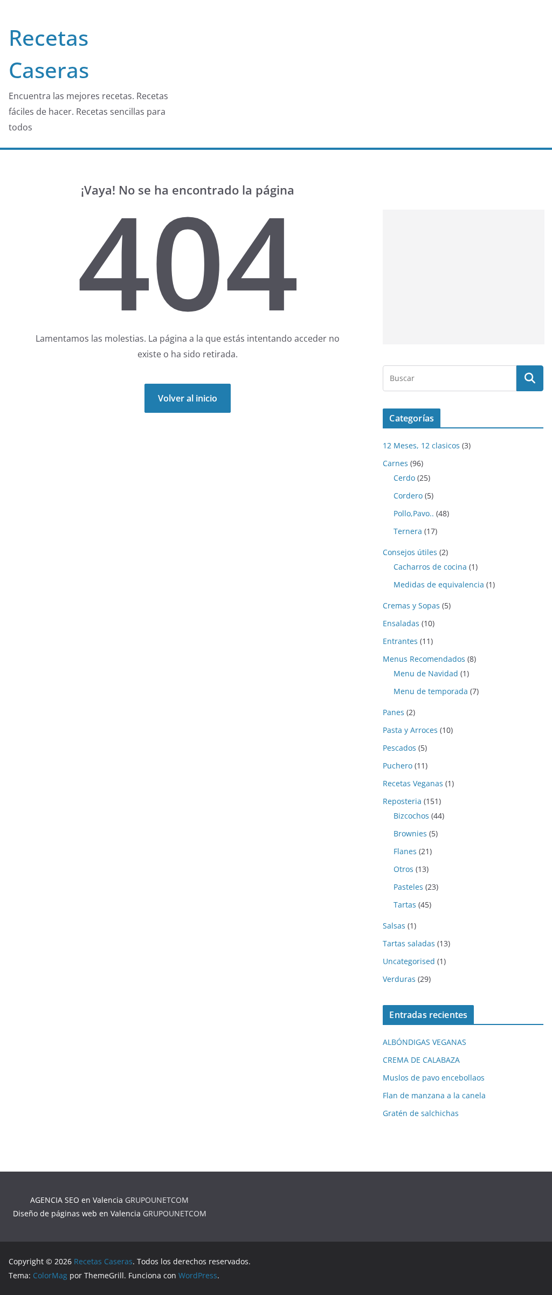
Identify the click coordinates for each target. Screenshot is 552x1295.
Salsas (394, 925)
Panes (393, 712)
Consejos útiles (410, 552)
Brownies (410, 833)
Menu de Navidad (426, 673)
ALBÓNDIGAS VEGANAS (424, 1042)
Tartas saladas (409, 943)
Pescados (399, 748)
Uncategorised (409, 961)
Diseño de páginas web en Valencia (77, 1213)
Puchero (397, 765)
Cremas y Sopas (411, 605)
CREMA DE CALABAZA (421, 1060)
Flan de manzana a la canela (434, 1095)
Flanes (405, 851)
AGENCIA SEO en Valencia (76, 1200)
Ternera (408, 531)
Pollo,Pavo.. (414, 513)
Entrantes (400, 641)
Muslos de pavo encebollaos (434, 1077)
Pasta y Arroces (410, 730)
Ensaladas (401, 623)
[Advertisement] (463, 277)
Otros (403, 869)
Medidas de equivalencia (439, 584)
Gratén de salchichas (421, 1113)
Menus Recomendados (424, 659)
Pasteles (408, 887)
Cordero (408, 495)
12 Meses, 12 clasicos (421, 445)
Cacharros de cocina (430, 567)
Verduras (399, 979)
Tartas (405, 904)
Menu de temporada (431, 691)
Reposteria (402, 801)
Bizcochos (411, 816)
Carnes (395, 463)
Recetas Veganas (413, 783)
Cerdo (404, 478)
